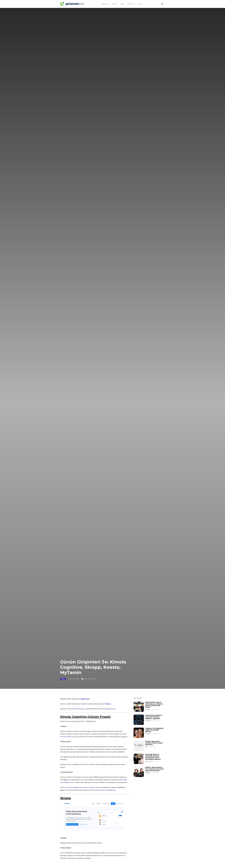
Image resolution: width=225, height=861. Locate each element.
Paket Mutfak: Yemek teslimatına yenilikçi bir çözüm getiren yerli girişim (154, 704)
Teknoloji (148, 709)
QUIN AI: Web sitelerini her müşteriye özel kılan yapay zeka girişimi (154, 769)
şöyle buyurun (111, 709)
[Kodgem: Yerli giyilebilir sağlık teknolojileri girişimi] (139, 733)
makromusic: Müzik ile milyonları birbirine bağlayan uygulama (153, 716)
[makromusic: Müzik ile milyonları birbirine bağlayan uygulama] (139, 720)
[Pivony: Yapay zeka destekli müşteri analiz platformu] (139, 746)
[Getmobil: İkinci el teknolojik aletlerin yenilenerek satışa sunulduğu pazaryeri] (139, 759)
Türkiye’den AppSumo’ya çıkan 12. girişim (80, 787)
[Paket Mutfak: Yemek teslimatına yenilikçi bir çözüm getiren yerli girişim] (139, 707)
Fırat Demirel (92, 678)
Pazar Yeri (148, 761)
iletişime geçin (80, 709)
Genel (63, 679)
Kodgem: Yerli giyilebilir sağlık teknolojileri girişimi (154, 729)
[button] (162, 4)
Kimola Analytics (66, 737)
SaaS (146, 746)
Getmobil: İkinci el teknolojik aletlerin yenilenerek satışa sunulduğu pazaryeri (153, 757)
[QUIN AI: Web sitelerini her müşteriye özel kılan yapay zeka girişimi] (139, 772)
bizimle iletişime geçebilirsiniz (105, 790)
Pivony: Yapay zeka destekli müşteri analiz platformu (154, 743)
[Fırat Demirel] (82, 679)
